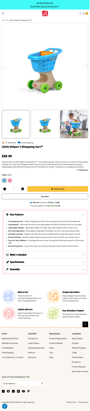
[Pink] (10, 180)
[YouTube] (23, 391)
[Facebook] (8, 391)
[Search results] (80, 13)
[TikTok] (18, 391)
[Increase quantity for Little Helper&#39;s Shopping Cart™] (22, 189)
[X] (3, 391)
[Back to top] (83, 324)
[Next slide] (87, 66)
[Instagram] (13, 391)
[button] (45, 214)
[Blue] (4, 180)
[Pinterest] (28, 391)
